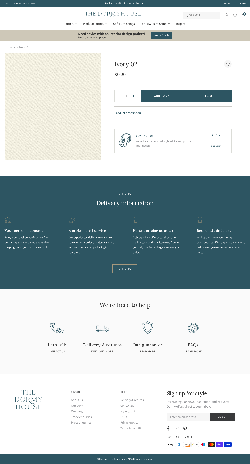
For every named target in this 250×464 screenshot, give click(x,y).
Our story (77, 406)
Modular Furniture (95, 24)
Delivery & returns (132, 400)
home (12, 47)
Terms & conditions (133, 428)
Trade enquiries (81, 417)
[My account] (226, 15)
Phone (216, 147)
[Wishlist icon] (232, 15)
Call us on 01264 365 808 (19, 3)
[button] (228, 64)
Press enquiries (81, 423)
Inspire (180, 24)
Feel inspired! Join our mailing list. (125, 3)
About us (77, 400)
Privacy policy (129, 423)
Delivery (124, 269)
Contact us (127, 406)
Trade (242, 3)
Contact (228, 3)
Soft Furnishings (124, 24)
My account (127, 411)
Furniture (71, 24)
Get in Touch (161, 35)
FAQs (123, 417)
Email (216, 135)
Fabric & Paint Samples (155, 24)
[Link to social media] (169, 428)
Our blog (77, 411)
